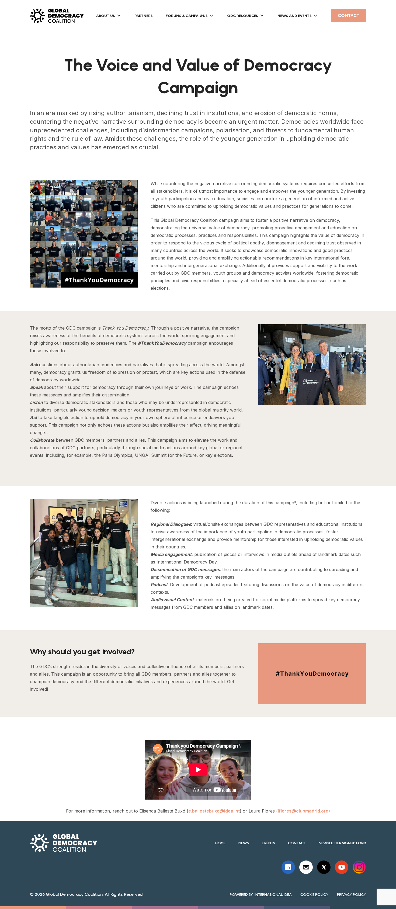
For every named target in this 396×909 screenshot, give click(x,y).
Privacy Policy (351, 894)
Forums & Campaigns (187, 15)
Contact (348, 15)
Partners (143, 15)
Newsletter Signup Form (342, 843)
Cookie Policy (314, 894)
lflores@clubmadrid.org (303, 811)
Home (220, 843)
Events (268, 843)
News (243, 843)
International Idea (273, 894)
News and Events (294, 15)
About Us (105, 15)
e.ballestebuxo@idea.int (214, 811)
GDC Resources (242, 15)
